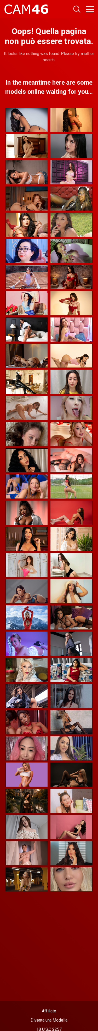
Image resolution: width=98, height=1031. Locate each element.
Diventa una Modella (49, 1020)
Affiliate (49, 1010)
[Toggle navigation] (90, 9)
